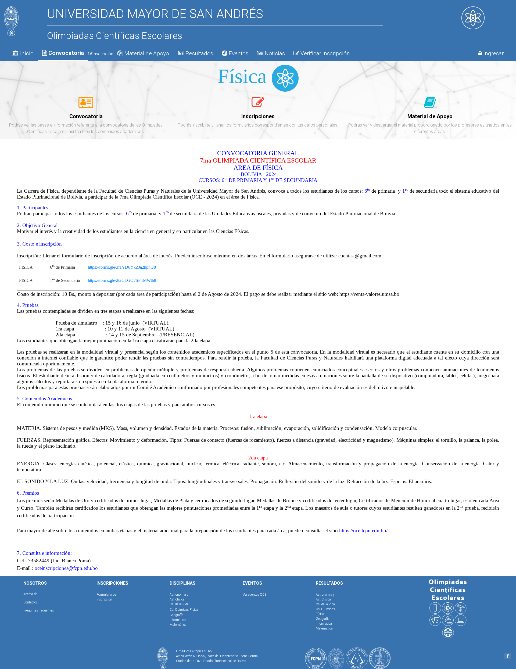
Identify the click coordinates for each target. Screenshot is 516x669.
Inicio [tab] (26, 53)
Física (194, 609)
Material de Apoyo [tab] (146, 53)
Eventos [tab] (237, 53)
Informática (178, 620)
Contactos (30, 602)
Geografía (176, 615)
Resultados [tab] (198, 53)
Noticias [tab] (274, 53)
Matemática (178, 625)
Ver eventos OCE (254, 594)
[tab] (85, 105)
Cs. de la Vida (179, 604)
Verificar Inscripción (324, 53)
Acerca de (30, 594)
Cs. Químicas (179, 609)
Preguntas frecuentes (38, 610)
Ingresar (493, 53)
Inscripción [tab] (102, 53)
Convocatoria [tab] (65, 52)
